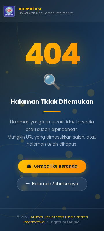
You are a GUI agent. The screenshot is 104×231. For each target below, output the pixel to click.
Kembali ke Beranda (55, 166)
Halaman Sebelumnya (55, 184)
